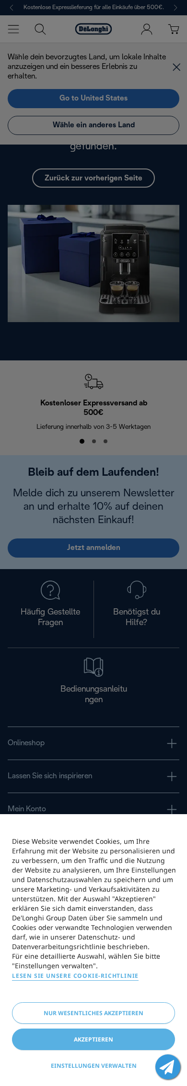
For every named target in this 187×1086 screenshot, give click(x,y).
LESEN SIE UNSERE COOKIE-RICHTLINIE (75, 976)
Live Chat (168, 1067)
